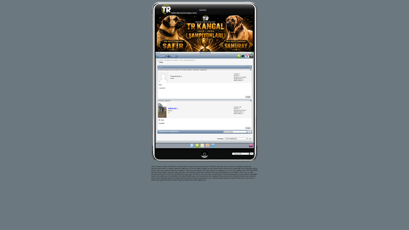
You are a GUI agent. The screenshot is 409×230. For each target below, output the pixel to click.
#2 (250, 100)
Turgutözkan (203, 69)
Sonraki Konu (173, 131)
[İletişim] (192, 147)
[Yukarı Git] (251, 145)
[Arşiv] (202, 147)
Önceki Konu (163, 131)
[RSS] (207, 147)
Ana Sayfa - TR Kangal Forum (165, 60)
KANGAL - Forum (178, 60)
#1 (250, 69)
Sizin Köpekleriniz (188, 60)
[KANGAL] (197, 147)
